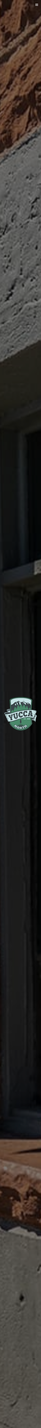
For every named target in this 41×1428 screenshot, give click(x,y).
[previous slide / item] (10, 714)
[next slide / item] (30, 714)
